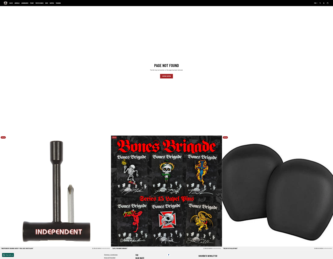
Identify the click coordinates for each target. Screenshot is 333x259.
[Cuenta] (324, 3)
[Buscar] (320, 3)
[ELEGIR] (219, 243)
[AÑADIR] (108, 243)
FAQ (137, 255)
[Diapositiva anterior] (2, 191)
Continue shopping (166, 76)
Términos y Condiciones (111, 254)
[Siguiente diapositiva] (108, 191)
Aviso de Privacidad (109, 257)
